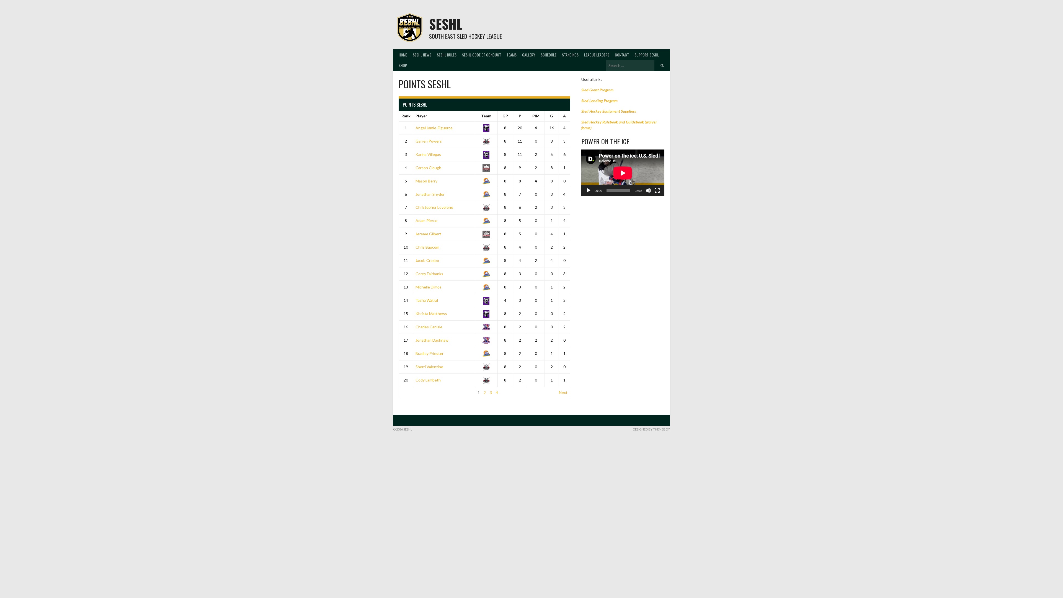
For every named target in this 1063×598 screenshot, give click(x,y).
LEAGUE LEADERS (596, 55)
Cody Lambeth (428, 380)
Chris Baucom (427, 247)
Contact (622, 55)
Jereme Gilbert (428, 233)
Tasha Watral (427, 300)
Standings (570, 55)
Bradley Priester (429, 353)
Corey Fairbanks (429, 273)
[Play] (588, 190)
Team (486, 116)
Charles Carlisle (429, 326)
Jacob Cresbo (427, 260)
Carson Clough (428, 167)
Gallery (528, 55)
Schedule (548, 55)
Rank (406, 116)
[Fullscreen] (657, 190)
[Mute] (648, 190)
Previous (409, 392)
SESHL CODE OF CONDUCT (481, 55)
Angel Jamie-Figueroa (434, 127)
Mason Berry (426, 181)
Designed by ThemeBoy (651, 429)
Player (421, 116)
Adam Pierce (426, 220)
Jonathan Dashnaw (432, 340)
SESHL (445, 23)
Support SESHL (646, 55)
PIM (536, 116)
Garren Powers (429, 141)
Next (563, 392)
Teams (512, 55)
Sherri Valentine (429, 366)
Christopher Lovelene (434, 207)
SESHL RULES (446, 55)
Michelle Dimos (429, 287)
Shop (403, 65)
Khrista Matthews (431, 313)
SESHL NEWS (422, 55)
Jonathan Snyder (430, 194)
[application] (622, 173)
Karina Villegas (428, 154)
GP (505, 116)
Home (403, 55)
